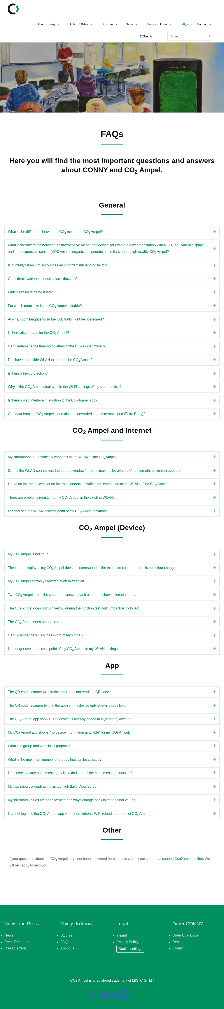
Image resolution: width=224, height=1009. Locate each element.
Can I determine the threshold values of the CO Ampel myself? (56, 346)
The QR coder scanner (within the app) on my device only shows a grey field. (67, 705)
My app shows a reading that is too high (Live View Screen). (54, 786)
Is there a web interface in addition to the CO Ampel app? (52, 400)
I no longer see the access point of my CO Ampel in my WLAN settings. (63, 649)
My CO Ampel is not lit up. (28, 554)
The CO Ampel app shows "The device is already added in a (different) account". (71, 719)
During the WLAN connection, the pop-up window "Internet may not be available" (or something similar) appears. (94, 470)
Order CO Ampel (186, 935)
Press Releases (16, 942)
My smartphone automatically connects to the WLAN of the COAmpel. (62, 457)
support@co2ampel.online (182, 859)
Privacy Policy (127, 942)
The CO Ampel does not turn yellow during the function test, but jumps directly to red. (74, 608)
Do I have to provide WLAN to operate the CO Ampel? (50, 360)
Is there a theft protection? (28, 373)
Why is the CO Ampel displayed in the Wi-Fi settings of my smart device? (65, 387)
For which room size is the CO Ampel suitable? (45, 306)
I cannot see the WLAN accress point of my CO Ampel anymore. (58, 511)
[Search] (209, 36)
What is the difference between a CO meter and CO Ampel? (55, 232)
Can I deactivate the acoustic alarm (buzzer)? (43, 279)
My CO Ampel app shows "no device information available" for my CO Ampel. (69, 733)
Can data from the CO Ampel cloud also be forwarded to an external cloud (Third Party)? (76, 414)
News (8, 935)
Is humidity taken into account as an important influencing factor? (58, 265)
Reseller (179, 942)
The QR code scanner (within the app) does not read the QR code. (59, 692)
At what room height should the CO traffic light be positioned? (56, 319)
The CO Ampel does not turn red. (34, 622)
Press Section (15, 948)
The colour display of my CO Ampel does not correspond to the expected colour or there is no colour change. (92, 568)
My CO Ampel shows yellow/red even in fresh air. (46, 581)
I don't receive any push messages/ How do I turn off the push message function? (70, 773)
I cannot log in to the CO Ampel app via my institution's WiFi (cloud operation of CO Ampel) (79, 814)
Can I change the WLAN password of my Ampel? (45, 635)
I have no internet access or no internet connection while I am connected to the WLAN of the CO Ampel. (88, 484)
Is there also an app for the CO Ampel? (38, 333)
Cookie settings (130, 949)
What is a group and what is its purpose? (39, 746)
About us (67, 948)
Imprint (121, 935)
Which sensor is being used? (30, 292)
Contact (178, 948)
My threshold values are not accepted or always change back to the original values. (72, 800)
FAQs (64, 942)
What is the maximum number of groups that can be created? (55, 759)
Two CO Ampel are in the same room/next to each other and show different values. (72, 595)
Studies (66, 935)
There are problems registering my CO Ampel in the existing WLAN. (61, 498)
